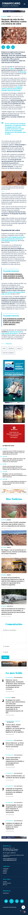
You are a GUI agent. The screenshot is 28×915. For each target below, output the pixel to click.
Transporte (10, 677)
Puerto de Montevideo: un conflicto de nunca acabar (15, 776)
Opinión (5, 873)
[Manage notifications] (24, 912)
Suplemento (6, 893)
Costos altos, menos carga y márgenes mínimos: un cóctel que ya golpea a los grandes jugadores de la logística (15, 728)
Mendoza (11, 348)
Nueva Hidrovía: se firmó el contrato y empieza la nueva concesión (15, 744)
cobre (12, 68)
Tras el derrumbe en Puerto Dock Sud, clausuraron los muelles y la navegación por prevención (15, 761)
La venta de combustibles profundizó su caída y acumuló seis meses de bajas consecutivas (14, 483)
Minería (9, 16)
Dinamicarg (13, 907)
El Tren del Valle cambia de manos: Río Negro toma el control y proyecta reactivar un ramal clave (14, 460)
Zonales (5, 881)
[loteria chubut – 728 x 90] (14, 491)
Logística (17, 721)
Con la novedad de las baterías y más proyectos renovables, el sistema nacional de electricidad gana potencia (13, 611)
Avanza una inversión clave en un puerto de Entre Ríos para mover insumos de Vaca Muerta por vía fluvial (14, 468)
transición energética (8, 352)
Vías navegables (18, 677)
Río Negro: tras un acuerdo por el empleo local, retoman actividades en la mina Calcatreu (14, 475)
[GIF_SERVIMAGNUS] (14, 433)
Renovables (10, 606)
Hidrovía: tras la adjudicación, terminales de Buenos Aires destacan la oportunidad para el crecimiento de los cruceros (15, 684)
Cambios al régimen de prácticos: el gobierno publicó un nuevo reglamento (14, 826)
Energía (5, 16)
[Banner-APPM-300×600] (14, 381)
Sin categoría (10, 721)
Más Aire (5, 884)
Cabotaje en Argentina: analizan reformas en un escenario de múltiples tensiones (14, 791)
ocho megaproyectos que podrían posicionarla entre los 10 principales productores (13, 238)
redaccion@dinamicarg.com (10, 858)
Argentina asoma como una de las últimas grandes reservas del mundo (12, 88)
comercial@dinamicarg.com (10, 860)
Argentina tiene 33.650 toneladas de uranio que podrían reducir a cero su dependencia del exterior (14, 452)
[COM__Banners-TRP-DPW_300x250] (14, 414)
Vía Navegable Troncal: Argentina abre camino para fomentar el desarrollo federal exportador (14, 808)
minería (19, 348)
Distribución (10, 722)
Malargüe (23, 72)
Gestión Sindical (7, 883)
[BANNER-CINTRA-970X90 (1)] (14, 11)
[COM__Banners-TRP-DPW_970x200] (14, 663)
